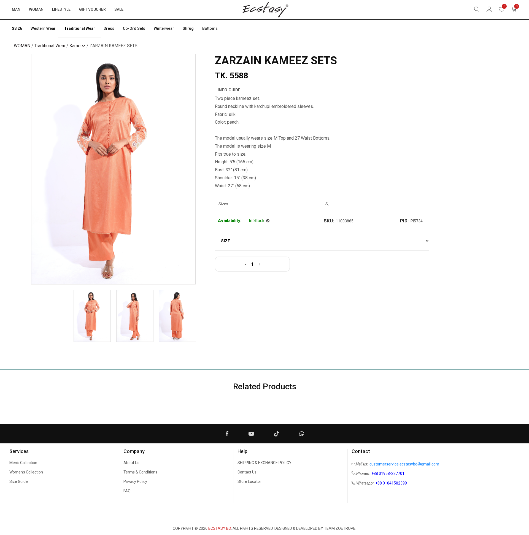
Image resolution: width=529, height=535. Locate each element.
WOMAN (36, 9)
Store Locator (249, 481)
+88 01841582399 (391, 483)
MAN (16, 9)
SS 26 (17, 28)
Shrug (188, 28)
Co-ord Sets (134, 28)
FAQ (127, 491)
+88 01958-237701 (387, 473)
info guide (229, 89)
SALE (118, 9)
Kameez (77, 45)
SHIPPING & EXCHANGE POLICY (264, 463)
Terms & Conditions (140, 472)
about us (131, 463)
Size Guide (18, 481)
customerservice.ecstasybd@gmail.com (404, 464)
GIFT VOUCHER (92, 9)
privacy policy (135, 481)
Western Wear (43, 28)
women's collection (26, 472)
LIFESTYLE (61, 9)
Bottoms (210, 28)
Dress (109, 28)
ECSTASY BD (219, 528)
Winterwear (164, 28)
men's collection (23, 463)
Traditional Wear (79, 28)
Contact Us (247, 472)
